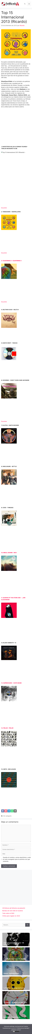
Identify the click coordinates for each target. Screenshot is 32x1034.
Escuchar (4, 208)
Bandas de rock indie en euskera (12, 910)
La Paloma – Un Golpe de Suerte (14, 988)
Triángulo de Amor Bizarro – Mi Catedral (13, 943)
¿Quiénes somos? (16, 1030)
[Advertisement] (16, 129)
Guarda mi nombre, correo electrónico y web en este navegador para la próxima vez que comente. (17, 859)
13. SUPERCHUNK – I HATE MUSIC (11, 683)
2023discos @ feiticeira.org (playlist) (13, 908)
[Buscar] (27, 925)
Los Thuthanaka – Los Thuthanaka (14, 959)
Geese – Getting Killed (11, 973)
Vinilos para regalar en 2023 (11, 916)
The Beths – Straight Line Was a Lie (15, 1002)
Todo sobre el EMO (8, 913)
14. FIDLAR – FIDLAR (7, 728)
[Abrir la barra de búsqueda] (25, 4)
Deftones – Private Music (11, 1017)
